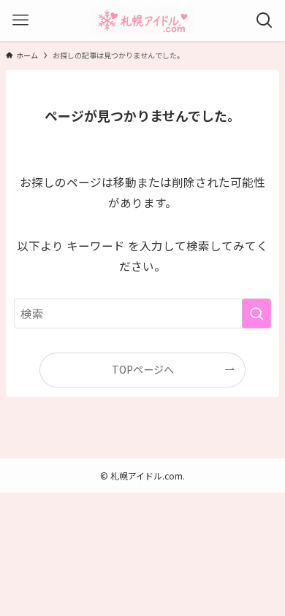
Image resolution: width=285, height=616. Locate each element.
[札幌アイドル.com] (142, 20)
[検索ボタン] (264, 20)
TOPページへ (143, 369)
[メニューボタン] (20, 20)
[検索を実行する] (256, 313)
